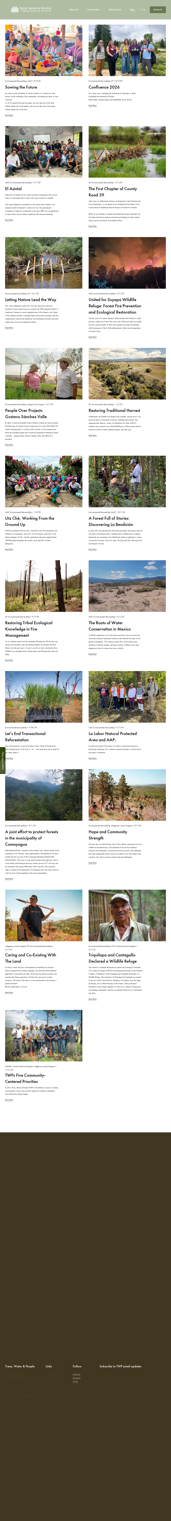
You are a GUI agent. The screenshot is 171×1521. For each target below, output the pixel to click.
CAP (90, 727)
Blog (132, 9)
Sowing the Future (21, 87)
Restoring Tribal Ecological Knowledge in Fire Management (28, 629)
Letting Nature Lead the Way (30, 299)
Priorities (8, 1066)
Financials (50, 1374)
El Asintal (13, 188)
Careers (49, 1385)
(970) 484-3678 (11, 1388)
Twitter (75, 1381)
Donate (157, 9)
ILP (112, 81)
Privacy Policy (51, 1388)
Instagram (76, 1377)
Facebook (76, 1374)
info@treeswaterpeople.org (15, 1385)
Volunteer (49, 1377)
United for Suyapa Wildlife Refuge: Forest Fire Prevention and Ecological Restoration (115, 306)
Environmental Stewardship (16, 81)
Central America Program (126, 946)
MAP (30, 81)
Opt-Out (49, 1392)
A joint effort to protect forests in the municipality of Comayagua (31, 838)
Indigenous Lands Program (121, 825)
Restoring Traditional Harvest (114, 410)
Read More (9, 115)
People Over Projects (36, 404)
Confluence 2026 (104, 87)
